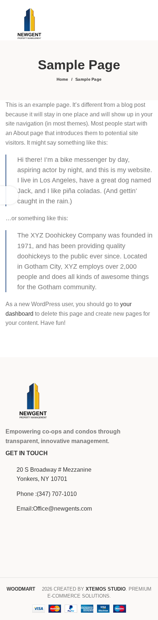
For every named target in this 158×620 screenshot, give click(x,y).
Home (62, 79)
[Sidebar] (9, 195)
